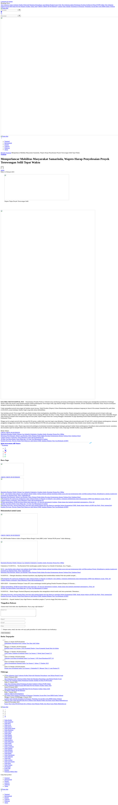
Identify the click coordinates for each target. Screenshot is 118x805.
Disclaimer (7, 766)
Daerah (6, 144)
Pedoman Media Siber (10, 771)
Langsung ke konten (7, 1)
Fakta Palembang (9, 755)
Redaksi (6, 770)
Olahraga (7, 148)
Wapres (18, 443)
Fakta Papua (8, 726)
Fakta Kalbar (8, 720)
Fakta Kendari (8, 751)
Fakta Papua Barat (9, 728)
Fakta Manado (8, 756)
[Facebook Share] (5, 448)
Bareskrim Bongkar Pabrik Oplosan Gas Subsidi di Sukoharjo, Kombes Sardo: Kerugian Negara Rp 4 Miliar (32, 434)
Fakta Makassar (9, 741)
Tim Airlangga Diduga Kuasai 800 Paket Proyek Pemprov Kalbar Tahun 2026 (27, 689)
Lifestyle (6, 146)
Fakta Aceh (7, 725)
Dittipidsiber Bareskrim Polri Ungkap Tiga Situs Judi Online (21, 643)
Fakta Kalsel (8, 738)
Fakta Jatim (7, 733)
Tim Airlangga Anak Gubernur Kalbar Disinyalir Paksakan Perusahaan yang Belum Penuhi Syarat (29, 5)
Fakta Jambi (7, 743)
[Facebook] (5, 710)
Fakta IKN (7, 723)
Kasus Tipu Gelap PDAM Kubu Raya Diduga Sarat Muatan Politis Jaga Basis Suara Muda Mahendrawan (35, 704)
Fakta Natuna (8, 765)
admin (2, 170)
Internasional (8, 143)
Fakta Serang (8, 745)
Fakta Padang (8, 748)
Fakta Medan (8, 736)
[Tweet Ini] (5, 451)
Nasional (7, 141)
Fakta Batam (8, 735)
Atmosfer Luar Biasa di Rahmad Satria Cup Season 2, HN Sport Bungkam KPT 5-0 (29, 658)
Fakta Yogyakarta (9, 761)
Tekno (6, 149)
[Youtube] (5, 713)
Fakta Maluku (8, 750)
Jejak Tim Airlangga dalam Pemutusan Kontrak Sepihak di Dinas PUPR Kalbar (81, 5)
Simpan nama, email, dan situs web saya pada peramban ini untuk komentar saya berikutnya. (30, 629)
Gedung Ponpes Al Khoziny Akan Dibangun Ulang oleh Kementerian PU (22, 437)
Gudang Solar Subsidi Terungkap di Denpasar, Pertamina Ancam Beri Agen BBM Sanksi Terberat (86, 6)
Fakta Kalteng (8, 740)
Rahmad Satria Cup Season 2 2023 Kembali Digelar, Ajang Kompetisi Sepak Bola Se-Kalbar (31, 648)
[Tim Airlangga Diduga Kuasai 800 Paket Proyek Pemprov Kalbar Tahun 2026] (27, 685)
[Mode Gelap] (1, 12)
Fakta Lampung (9, 746)
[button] (19, 10)
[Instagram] (5, 712)
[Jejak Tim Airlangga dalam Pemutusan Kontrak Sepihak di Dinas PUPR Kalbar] (28, 680)
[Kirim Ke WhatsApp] (5, 456)
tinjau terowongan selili (8, 443)
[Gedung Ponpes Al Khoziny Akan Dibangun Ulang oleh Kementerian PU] (56, 499)
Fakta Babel (7, 753)
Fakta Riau (7, 763)
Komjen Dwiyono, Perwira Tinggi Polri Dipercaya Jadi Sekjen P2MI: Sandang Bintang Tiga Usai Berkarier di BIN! (34, 441)
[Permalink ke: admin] (2, 168)
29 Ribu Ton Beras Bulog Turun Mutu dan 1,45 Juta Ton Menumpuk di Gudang (24, 439)
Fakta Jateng (8, 731)
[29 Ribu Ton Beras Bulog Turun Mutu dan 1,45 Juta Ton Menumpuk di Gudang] (47, 502)
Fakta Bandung (8, 730)
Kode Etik (7, 768)
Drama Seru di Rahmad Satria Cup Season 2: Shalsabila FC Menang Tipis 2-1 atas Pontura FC (32, 668)
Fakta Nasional (8, 721)
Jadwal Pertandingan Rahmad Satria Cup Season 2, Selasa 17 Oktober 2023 (26, 663)
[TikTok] (5, 717)
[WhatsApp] (5, 715)
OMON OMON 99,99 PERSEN (47, 6)
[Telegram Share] (5, 455)
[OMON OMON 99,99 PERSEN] (12, 475)
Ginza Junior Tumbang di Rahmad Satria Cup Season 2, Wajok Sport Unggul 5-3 (28, 653)
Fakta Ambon (8, 760)
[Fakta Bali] (4, 8)
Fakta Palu (7, 758)
